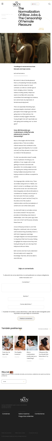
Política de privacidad (6, 433)
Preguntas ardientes (26, 416)
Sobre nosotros (24, 414)
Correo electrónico (26, 304)
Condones (6, 414)
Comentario (26, 282)
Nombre (26, 296)
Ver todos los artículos (43, 329)
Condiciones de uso (33, 433)
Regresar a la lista (7, 15)
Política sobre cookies (20, 433)
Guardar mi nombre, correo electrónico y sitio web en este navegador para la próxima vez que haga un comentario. (26, 312)
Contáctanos (39, 414)
